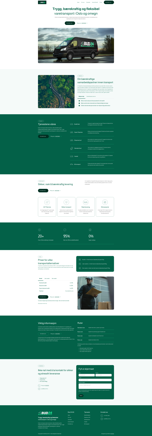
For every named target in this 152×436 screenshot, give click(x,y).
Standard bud (87, 419)
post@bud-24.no (44, 388)
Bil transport (86, 423)
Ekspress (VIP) (87, 417)
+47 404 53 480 (106, 415)
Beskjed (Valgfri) (82, 382)
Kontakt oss (108, 2)
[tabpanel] (95, 103)
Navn (80, 372)
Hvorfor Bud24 (95, 2)
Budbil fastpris (87, 415)
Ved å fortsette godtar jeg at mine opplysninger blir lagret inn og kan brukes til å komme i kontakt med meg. (94, 391)
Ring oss (81, 23)
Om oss (82, 2)
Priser (101, 2)
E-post (80, 377)
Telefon (96, 372)
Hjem (78, 2)
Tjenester (88, 2)
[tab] (81, 96)
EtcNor (112, 433)
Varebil (85, 421)
